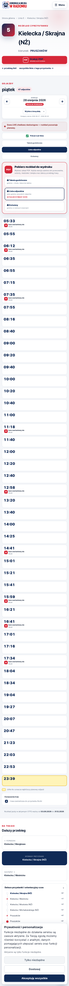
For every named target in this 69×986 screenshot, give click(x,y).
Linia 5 (21, 18)
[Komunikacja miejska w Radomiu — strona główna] (14, 5)
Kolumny (35, 156)
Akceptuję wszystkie (35, 978)
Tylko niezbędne (34, 960)
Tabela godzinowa (34, 143)
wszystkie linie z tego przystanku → (36, 68)
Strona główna (8, 18)
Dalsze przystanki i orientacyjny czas (34, 887)
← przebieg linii (9, 68)
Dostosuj (34, 969)
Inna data (34, 111)
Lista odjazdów (34, 150)
